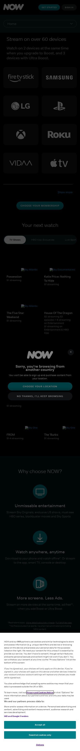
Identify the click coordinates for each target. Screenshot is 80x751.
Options (40, 744)
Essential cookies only (40, 734)
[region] (40, 692)
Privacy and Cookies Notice (40, 692)
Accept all (40, 724)
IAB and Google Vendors (16, 716)
